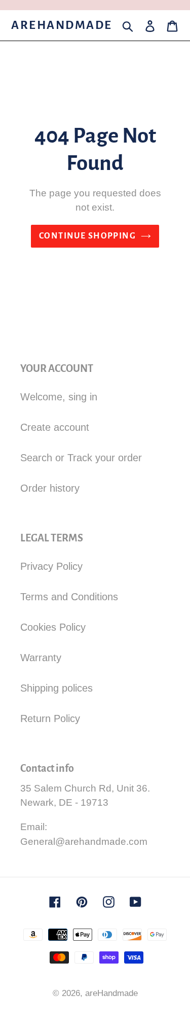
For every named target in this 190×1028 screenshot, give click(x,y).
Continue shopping (87, 236)
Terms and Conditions (69, 596)
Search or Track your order (81, 457)
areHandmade (61, 25)
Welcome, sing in (58, 396)
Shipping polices (56, 688)
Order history (50, 488)
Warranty (40, 657)
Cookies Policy (53, 627)
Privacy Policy (51, 566)
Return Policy (50, 718)
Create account (54, 427)
